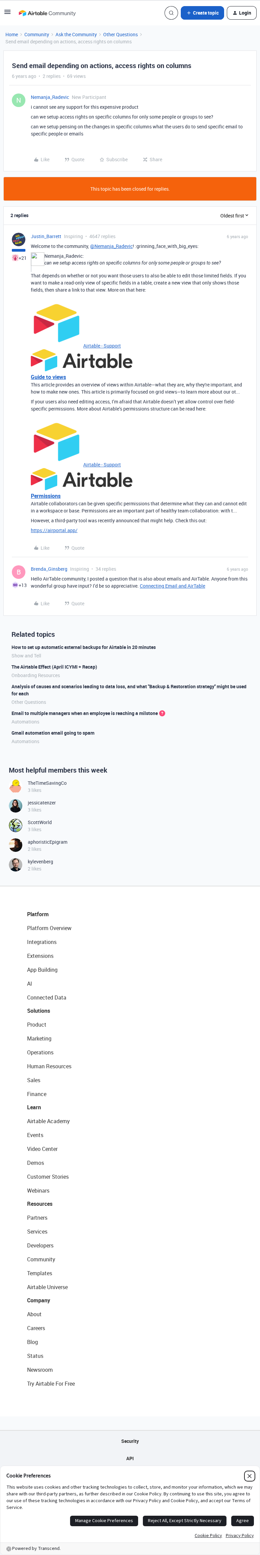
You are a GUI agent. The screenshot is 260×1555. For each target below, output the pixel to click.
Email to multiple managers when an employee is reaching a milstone (85, 713)
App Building (42, 969)
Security (130, 1441)
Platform (38, 914)
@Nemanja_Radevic (111, 246)
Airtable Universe (47, 1287)
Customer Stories (48, 1176)
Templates (39, 1273)
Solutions (38, 1010)
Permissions (46, 496)
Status (35, 1356)
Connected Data (46, 997)
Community (36, 34)
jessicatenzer (42, 802)
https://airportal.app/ (54, 530)
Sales (33, 1080)
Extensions (40, 956)
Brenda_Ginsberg (49, 569)
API (130, 1458)
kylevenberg (40, 861)
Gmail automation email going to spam (53, 733)
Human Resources (49, 1066)
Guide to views (48, 377)
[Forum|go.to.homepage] (47, 13)
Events (35, 1135)
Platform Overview (49, 928)
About (34, 1314)
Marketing (39, 1038)
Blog (32, 1342)
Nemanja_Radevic (50, 97)
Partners (37, 1217)
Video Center (42, 1149)
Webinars (38, 1190)
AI (29, 983)
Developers (40, 1245)
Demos (35, 1163)
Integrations (42, 942)
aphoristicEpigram (47, 842)
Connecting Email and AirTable (172, 586)
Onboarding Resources (36, 675)
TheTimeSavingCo (47, 783)
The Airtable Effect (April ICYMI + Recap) (54, 667)
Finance (36, 1094)
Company (38, 1300)
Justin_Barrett (46, 236)
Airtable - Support (102, 345)
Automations (25, 721)
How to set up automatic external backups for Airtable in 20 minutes (84, 647)
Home (11, 34)
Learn (34, 1107)
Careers (36, 1328)
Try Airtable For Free (51, 1383)
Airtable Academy (48, 1121)
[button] (7, 14)
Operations (40, 1052)
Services (37, 1231)
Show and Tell (26, 655)
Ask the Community (76, 34)
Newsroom (40, 1369)
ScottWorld (40, 822)
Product (36, 1024)
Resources (39, 1203)
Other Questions (120, 34)
